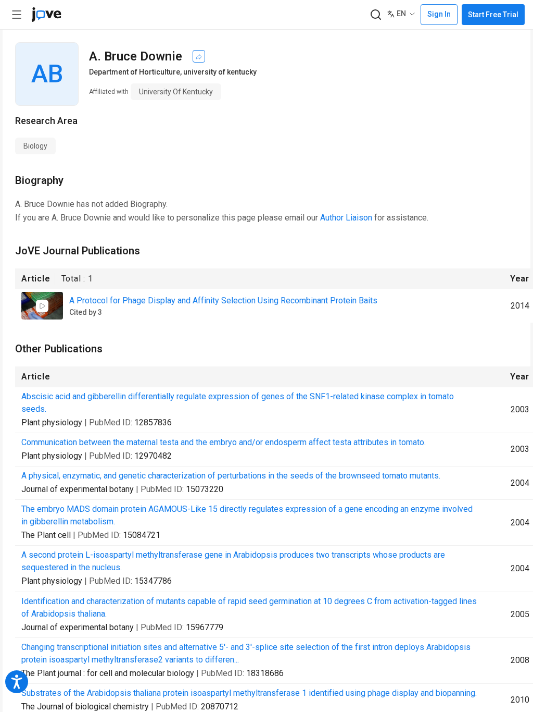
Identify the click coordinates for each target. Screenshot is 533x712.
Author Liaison (346, 218)
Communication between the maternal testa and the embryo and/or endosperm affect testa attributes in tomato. (223, 442)
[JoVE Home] (46, 14)
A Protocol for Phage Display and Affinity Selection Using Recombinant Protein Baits (223, 300)
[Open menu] (16, 14)
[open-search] (375, 14)
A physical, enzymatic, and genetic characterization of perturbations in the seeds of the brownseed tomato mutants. (230, 476)
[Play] (42, 306)
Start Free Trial (493, 14)
